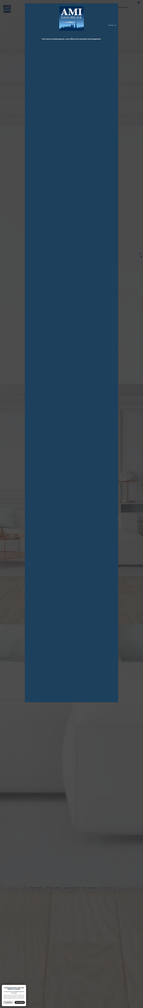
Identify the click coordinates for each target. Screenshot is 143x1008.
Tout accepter (20, 1002)
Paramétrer (8, 1002)
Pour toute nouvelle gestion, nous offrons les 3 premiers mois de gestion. (71, 39)
